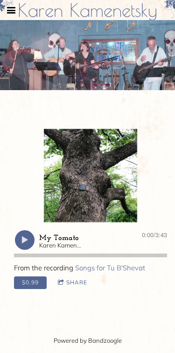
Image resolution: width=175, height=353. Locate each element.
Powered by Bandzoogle (88, 340)
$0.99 (30, 282)
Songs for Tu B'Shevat (110, 267)
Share (76, 282)
